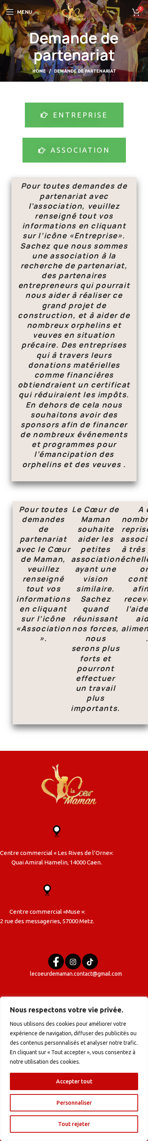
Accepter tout (74, 1081)
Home (39, 71)
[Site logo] (74, 11)
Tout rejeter (74, 1124)
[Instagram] (73, 961)
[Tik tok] (90, 961)
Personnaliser (74, 1103)
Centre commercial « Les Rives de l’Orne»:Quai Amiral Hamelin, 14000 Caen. (56, 857)
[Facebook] (56, 961)
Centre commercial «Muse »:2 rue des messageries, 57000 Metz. (47, 916)
